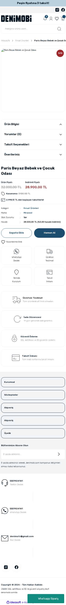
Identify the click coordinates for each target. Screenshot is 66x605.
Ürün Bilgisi (11, 124)
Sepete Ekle (16, 232)
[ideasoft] (13, 602)
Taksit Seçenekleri (16, 144)
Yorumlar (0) (12, 134)
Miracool (28, 213)
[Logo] (16, 18)
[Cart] (62, 18)
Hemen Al (49, 232)
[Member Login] (51, 18)
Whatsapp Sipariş (48, 598)
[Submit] (59, 454)
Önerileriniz (12, 154)
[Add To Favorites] (11, 242)
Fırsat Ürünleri (31, 208)
